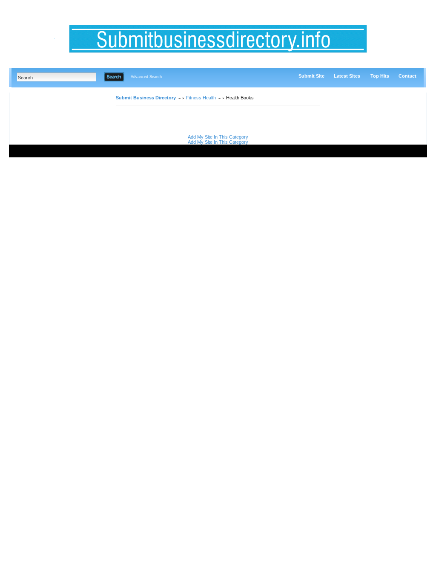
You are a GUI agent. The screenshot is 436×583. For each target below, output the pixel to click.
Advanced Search (146, 77)
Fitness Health (201, 97)
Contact (407, 75)
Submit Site (311, 75)
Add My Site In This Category (218, 136)
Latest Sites (347, 75)
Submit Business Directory (146, 97)
